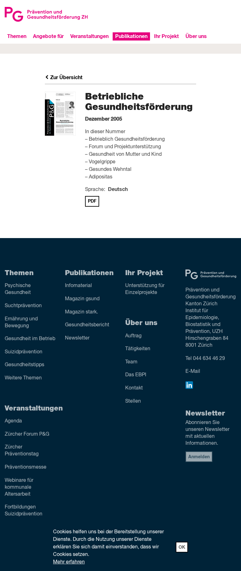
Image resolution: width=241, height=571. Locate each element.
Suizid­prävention (23, 352)
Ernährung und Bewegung (21, 323)
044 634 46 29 (209, 358)
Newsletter (77, 338)
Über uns (196, 36)
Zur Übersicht (66, 77)
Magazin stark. (81, 312)
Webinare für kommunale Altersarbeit (19, 487)
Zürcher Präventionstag (22, 451)
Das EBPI (135, 375)
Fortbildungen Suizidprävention (23, 511)
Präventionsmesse (25, 467)
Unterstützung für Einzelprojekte (144, 289)
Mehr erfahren (69, 562)
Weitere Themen (23, 378)
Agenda (13, 421)
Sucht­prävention (23, 305)
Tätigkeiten (137, 348)
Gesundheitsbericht (87, 325)
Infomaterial (78, 285)
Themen (16, 36)
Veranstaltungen (89, 36)
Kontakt (134, 388)
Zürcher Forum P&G (27, 434)
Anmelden (199, 457)
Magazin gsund (82, 299)
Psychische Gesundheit (18, 289)
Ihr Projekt (166, 36)
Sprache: (95, 189)
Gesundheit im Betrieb (30, 338)
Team (131, 362)
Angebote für (48, 36)
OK (182, 547)
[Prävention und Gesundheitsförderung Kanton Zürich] (60, 14)
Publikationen (131, 36)
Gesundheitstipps (24, 364)
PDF (92, 201)
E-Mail (192, 371)
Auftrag (133, 336)
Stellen (133, 401)
